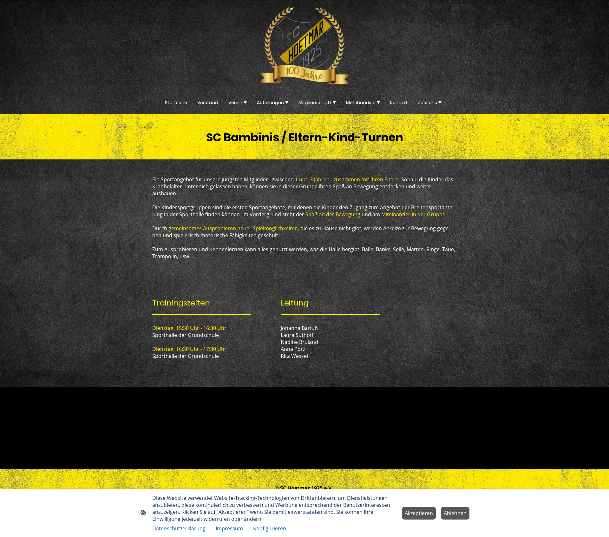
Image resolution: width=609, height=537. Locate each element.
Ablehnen (455, 513)
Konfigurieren (269, 528)
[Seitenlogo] (304, 45)
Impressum (229, 528)
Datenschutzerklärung (179, 528)
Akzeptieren (419, 513)
